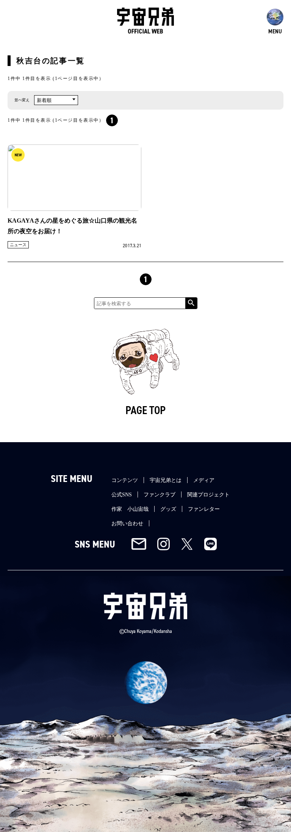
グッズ (168, 509)
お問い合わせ (127, 523)
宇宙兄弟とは (165, 480)
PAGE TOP (145, 410)
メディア (203, 480)
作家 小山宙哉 (130, 509)
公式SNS (121, 495)
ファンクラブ (159, 495)
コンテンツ (124, 480)
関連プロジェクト (208, 495)
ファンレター (204, 509)
